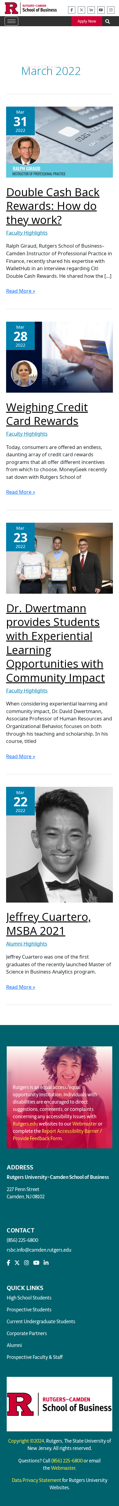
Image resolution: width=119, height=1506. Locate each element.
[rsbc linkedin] (91, 10)
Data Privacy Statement (36, 1480)
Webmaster (84, 1123)
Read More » (20, 290)
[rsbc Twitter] (17, 1263)
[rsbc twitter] (81, 10)
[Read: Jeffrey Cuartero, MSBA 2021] (59, 843)
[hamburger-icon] (11, 21)
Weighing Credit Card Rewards (47, 414)
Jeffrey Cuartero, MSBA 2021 (48, 923)
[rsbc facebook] (71, 10)
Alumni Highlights (26, 943)
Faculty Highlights (27, 232)
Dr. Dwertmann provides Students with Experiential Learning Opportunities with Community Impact (55, 642)
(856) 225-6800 (22, 1240)
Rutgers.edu (25, 1123)
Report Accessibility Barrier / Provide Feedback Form (57, 1135)
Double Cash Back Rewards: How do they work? (52, 205)
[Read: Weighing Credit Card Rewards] (59, 356)
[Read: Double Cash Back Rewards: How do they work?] (59, 141)
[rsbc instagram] (110, 10)
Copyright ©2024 (26, 1440)
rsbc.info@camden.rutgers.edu (39, 1249)
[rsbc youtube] (101, 10)
